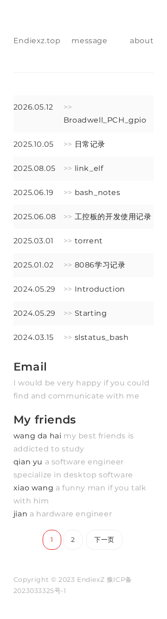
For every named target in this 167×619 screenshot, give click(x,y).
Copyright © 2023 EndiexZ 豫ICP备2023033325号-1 (72, 585)
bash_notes (98, 192)
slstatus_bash (102, 337)
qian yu (29, 461)
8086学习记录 (100, 265)
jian (21, 513)
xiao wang (34, 487)
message (89, 40)
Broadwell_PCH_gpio (105, 120)
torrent (89, 240)
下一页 (104, 539)
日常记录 (90, 144)
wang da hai (38, 435)
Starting (91, 313)
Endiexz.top (37, 40)
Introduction (100, 289)
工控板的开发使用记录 (113, 216)
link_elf (89, 168)
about (142, 40)
